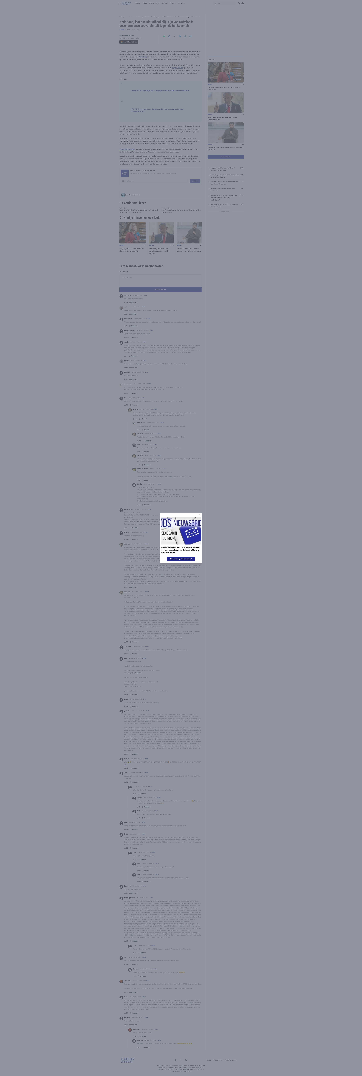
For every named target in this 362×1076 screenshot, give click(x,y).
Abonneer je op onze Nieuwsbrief (181, 559)
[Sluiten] (200, 515)
